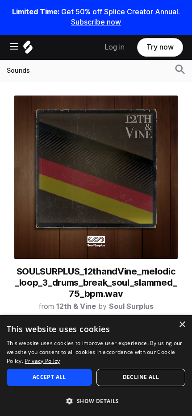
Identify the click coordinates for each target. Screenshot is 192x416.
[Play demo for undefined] (96, 177)
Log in (114, 47)
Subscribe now (96, 22)
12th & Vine (76, 306)
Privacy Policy (42, 361)
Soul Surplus (131, 306)
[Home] (28, 49)
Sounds (18, 70)
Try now (160, 47)
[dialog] (96, 365)
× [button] (182, 324)
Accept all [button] (49, 377)
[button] (96, 400)
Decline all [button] (141, 377)
